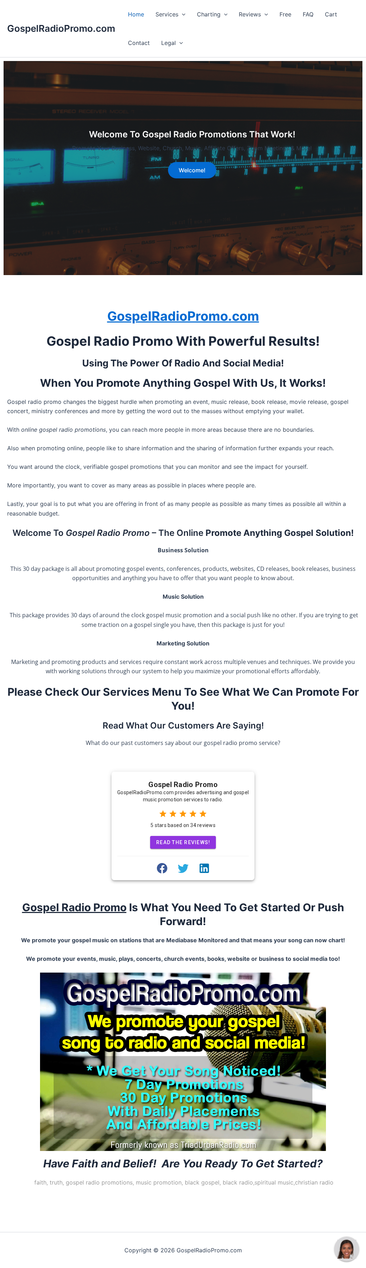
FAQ (308, 14)
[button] (182, 14)
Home (136, 14)
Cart (331, 14)
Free (285, 14)
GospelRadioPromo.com (61, 28)
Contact (139, 42)
